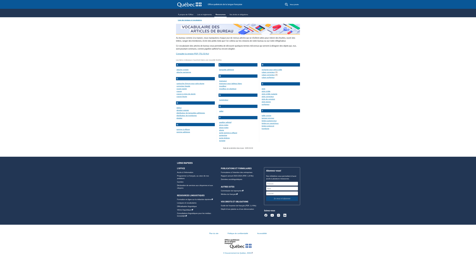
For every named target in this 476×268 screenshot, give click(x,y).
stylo (263, 89)
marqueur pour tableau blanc (230, 83)
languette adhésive (226, 70)
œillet (221, 111)
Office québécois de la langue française (225, 4)
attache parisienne (184, 72)
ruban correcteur (268, 72)
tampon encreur (268, 118)
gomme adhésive (183, 132)
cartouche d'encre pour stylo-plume (190, 83)
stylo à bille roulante (269, 94)
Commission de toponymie (231, 191)
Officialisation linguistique (187, 206)
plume (221, 130)
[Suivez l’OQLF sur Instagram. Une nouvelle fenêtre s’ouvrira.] (280, 215)
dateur (179, 108)
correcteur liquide (183, 86)
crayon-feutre (182, 97)
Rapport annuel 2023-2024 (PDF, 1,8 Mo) (237, 176)
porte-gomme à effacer (228, 133)
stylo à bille (266, 91)
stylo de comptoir (268, 99)
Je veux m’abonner (282, 199)
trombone (265, 129)
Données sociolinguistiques (231, 179)
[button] (286, 4)
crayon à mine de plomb (186, 94)
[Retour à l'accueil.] (238, 244)
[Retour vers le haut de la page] (469, 254)
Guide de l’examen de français (233, 206)
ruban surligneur (268, 77)
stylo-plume (266, 102)
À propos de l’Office (185, 15)
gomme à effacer (183, 129)
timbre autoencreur (269, 121)
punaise (222, 141)
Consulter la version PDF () (192, 54)
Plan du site (213, 233)
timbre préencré (268, 126)
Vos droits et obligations (238, 15)
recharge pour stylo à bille (272, 70)
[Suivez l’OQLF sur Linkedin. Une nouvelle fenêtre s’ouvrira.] (285, 215)
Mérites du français (228, 194)
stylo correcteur (268, 97)
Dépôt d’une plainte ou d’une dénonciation (237, 209)
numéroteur (223, 100)
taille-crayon (266, 116)
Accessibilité (262, 233)
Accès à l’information (185, 172)
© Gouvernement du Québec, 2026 (237, 253)
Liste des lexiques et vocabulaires (190, 20)
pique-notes (223, 128)
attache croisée (183, 70)
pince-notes (223, 125)
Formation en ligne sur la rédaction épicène (194, 199)
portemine (223, 135)
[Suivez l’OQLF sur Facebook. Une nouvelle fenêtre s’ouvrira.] (267, 215)
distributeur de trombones (187, 116)
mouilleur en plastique (227, 89)
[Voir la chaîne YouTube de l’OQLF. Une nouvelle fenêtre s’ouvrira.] (273, 215)
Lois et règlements (204, 15)
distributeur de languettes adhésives (191, 113)
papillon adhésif (225, 122)
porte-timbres (224, 138)
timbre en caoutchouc (270, 123)
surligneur (265, 104)
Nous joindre (294, 4)
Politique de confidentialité (238, 233)
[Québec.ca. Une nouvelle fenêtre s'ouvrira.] (192, 4)
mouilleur (222, 86)
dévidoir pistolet (183, 110)
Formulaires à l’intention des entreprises (236, 172)
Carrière (180, 182)
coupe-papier (182, 89)
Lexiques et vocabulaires (186, 203)
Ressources (221, 15)
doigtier (179, 118)
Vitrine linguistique (184, 210)
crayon (179, 91)
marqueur (223, 81)
